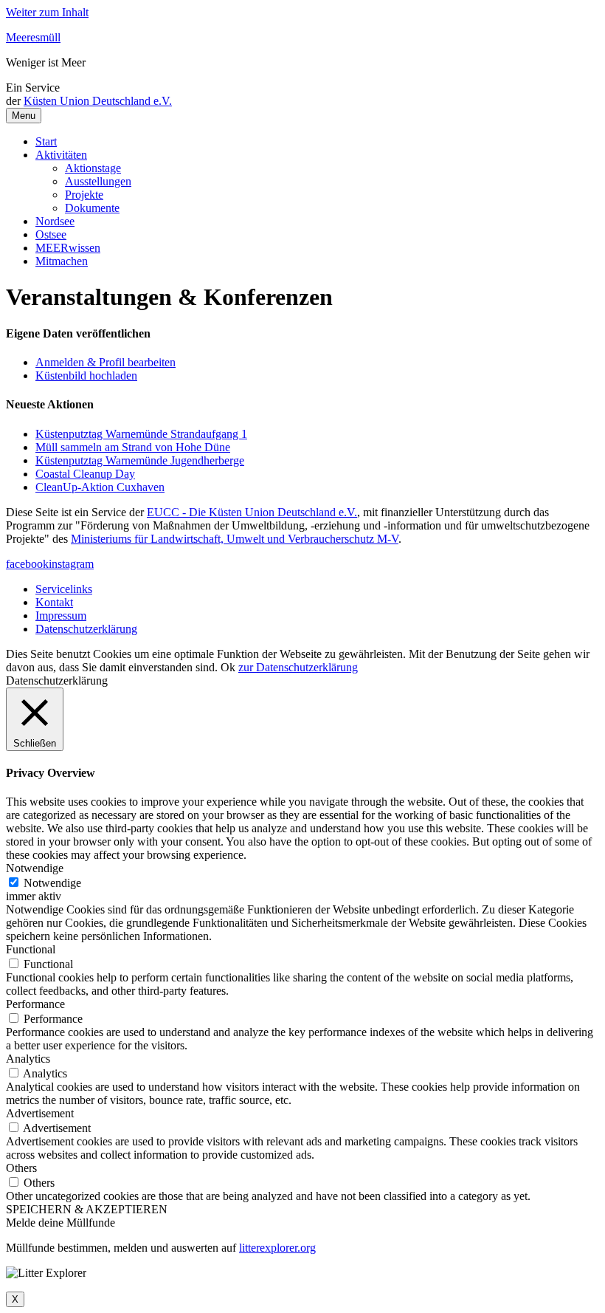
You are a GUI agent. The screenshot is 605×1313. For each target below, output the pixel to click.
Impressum (60, 615)
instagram (71, 564)
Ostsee (50, 234)
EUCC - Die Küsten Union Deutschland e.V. (252, 512)
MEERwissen (67, 247)
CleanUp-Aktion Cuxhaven (100, 487)
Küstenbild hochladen (86, 375)
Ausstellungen (98, 181)
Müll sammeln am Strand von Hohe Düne (132, 447)
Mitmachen (61, 261)
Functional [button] (30, 949)
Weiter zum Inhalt (47, 12)
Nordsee (55, 221)
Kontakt (54, 602)
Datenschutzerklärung (86, 629)
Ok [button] (228, 667)
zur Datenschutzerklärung (298, 667)
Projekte (84, 194)
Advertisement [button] (40, 1113)
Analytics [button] (28, 1058)
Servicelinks (63, 589)
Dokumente (92, 208)
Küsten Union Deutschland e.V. (98, 101)
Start (46, 141)
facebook (27, 564)
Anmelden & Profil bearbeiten (105, 362)
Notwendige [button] (34, 868)
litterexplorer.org (277, 1247)
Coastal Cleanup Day (85, 473)
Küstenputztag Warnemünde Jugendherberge (139, 460)
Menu (23, 115)
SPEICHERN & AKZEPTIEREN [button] (86, 1209)
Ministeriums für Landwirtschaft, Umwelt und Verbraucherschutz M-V (234, 538)
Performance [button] (35, 1004)
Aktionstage (93, 168)
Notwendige (52, 883)
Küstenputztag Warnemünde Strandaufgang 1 (141, 434)
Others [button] (21, 1168)
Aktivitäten (61, 154)
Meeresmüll (33, 37)
